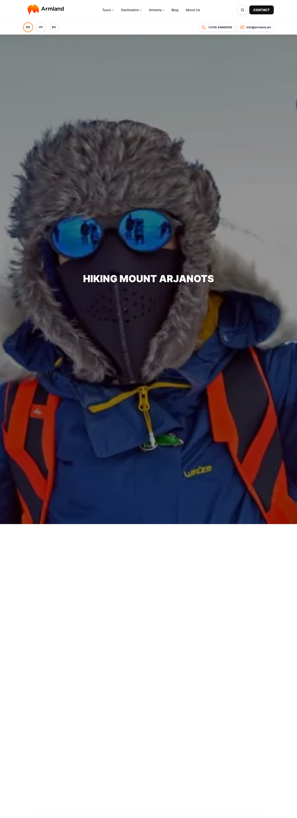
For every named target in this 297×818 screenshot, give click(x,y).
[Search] (242, 9)
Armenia (155, 10)
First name (210, 563)
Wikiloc (48, 754)
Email (206, 597)
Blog (175, 10)
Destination (130, 10)
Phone (206, 580)
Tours (106, 10)
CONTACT (261, 10)
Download (150, 643)
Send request (230, 622)
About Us (193, 10)
